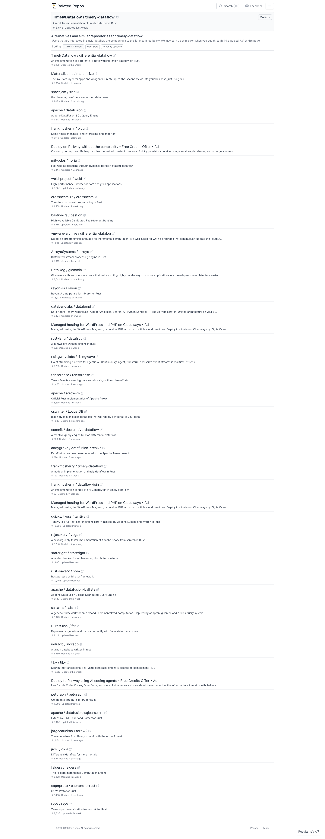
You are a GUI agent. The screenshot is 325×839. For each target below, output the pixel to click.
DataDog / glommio (66, 270)
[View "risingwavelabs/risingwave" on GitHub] (97, 356)
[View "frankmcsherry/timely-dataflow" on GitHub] (105, 466)
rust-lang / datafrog (67, 338)
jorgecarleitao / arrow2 (69, 731)
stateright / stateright (68, 553)
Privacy (254, 828)
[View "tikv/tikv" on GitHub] (68, 662)
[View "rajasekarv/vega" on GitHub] (80, 534)
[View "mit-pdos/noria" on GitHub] (78, 160)
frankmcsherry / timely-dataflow (77, 466)
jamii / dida (59, 749)
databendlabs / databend (71, 306)
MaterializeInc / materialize (72, 74)
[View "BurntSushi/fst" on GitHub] (78, 626)
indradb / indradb (65, 644)
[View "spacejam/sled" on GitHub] (77, 92)
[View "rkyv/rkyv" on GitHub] (70, 804)
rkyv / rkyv (59, 804)
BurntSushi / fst (63, 626)
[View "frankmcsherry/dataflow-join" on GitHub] (101, 484)
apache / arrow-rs (65, 393)
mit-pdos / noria (64, 160)
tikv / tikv (58, 662)
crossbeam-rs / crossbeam (72, 197)
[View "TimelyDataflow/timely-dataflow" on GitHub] (117, 17)
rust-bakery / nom (65, 571)
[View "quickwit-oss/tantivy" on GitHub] (87, 516)
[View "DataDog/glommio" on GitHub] (84, 270)
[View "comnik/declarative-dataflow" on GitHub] (101, 429)
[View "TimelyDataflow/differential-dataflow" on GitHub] (114, 55)
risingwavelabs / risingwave (73, 357)
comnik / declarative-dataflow (75, 430)
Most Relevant (73, 46)
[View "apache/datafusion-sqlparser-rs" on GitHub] (105, 712)
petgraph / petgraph (67, 694)
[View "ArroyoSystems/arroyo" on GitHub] (91, 251)
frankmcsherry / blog (68, 128)
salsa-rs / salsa (62, 608)
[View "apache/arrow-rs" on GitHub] (82, 393)
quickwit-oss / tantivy (68, 516)
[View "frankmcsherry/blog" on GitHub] (86, 128)
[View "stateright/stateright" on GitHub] (87, 553)
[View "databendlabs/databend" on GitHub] (93, 306)
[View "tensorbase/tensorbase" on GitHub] (92, 375)
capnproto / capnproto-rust (73, 786)
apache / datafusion (67, 110)
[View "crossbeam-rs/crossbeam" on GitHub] (95, 197)
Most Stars (92, 46)
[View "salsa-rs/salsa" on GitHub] (76, 607)
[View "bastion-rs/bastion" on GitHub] (84, 215)
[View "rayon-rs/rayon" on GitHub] (79, 288)
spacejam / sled (63, 92)
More (263, 17)
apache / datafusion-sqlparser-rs (77, 713)
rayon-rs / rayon (64, 288)
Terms (266, 828)
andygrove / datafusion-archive (76, 448)
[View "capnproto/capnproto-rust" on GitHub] (97, 785)
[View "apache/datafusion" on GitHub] (85, 110)
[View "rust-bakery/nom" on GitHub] (82, 571)
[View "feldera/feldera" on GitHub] (78, 767)
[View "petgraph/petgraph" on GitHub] (85, 694)
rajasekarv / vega (64, 535)
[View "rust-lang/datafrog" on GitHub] (84, 338)
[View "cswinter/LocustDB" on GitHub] (85, 411)
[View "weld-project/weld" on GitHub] (84, 178)
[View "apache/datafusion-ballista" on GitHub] (97, 589)
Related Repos (71, 6)
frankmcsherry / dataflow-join (75, 484)
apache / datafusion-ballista (73, 589)
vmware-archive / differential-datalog (81, 233)
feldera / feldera (63, 767)
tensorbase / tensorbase (70, 375)
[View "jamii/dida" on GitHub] (70, 749)
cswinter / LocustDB (67, 411)
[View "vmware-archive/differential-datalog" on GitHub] (113, 233)
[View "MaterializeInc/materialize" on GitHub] (95, 73)
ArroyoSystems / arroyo (70, 252)
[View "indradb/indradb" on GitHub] (80, 644)
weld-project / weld (66, 179)
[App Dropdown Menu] (270, 6)
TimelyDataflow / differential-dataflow (81, 55)
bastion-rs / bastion (66, 215)
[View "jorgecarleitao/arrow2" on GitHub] (89, 731)
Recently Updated (112, 46)
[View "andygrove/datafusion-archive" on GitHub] (103, 448)
